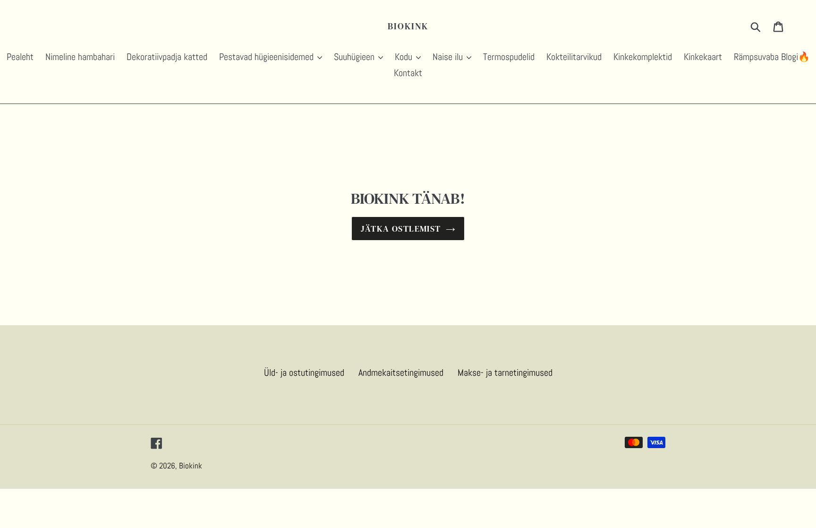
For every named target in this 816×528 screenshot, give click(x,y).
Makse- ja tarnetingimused (505, 372)
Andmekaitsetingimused (400, 372)
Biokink (408, 26)
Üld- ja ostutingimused (304, 372)
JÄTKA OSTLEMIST (401, 228)
